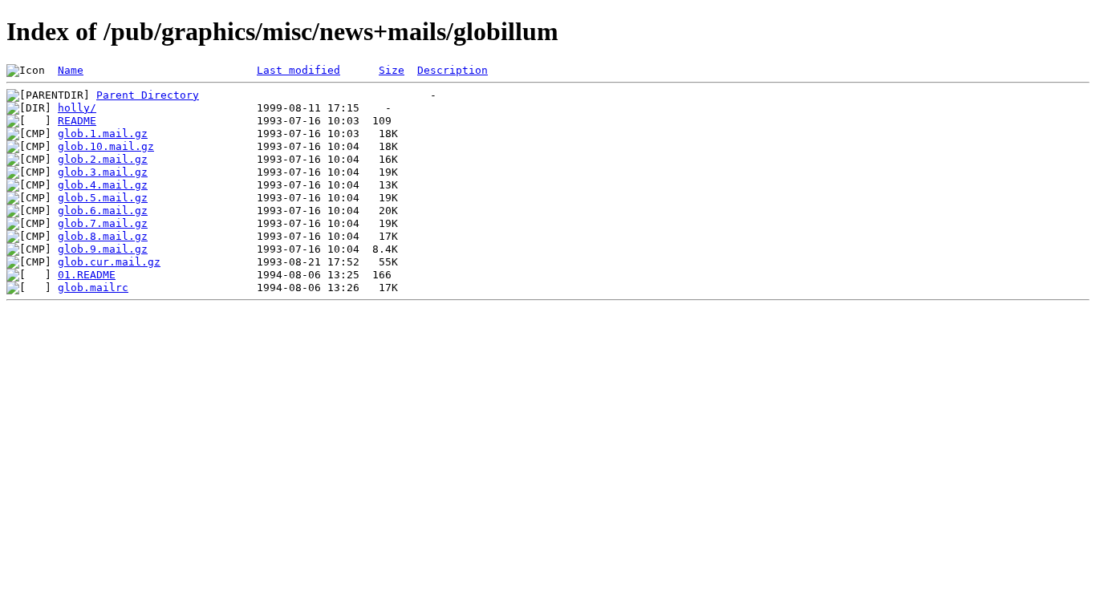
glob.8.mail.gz (103, 236)
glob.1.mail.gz (103, 134)
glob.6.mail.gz (103, 211)
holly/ (77, 108)
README (77, 121)
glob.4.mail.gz (103, 185)
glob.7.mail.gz (103, 223)
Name (70, 70)
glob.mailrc (93, 288)
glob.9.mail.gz (103, 249)
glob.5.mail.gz (103, 198)
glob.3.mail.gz (103, 172)
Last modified (298, 70)
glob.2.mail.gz (103, 159)
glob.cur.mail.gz (109, 262)
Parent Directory (147, 95)
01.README (87, 275)
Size (391, 70)
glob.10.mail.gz (106, 146)
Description (452, 70)
